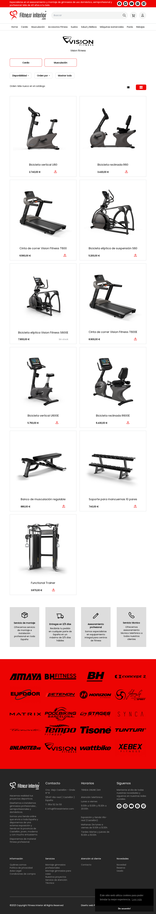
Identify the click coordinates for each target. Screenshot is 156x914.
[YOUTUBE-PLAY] (131, 3)
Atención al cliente (91, 858)
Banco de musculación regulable (43, 499)
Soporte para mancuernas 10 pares (113, 499)
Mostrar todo (65, 75)
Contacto (86, 864)
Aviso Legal (15, 870)
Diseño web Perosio (91, 905)
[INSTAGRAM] (137, 3)
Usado (120, 870)
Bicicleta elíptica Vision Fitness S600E (43, 332)
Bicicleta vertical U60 (43, 165)
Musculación (38, 26)
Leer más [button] (137, 899)
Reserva (121, 867)
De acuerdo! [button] (124, 908)
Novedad (121, 864)
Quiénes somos (18, 864)
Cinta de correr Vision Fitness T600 (43, 248)
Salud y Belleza (89, 26)
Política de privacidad (21, 867)
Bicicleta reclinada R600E (113, 415)
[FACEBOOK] (119, 3)
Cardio (24, 26)
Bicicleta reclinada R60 (113, 165)
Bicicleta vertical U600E (43, 415)
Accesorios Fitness (58, 26)
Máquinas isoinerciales (112, 26)
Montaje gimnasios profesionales (55, 866)
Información (16, 858)
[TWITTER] (125, 3)
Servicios (50, 858)
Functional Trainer (43, 583)
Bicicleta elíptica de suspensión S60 (113, 248)
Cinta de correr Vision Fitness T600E (113, 332)
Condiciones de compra (22, 873)
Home (14, 26)
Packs (130, 26)
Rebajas (140, 26)
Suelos (74, 26)
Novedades (123, 858)
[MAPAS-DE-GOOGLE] (143, 3)
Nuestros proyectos (55, 876)
